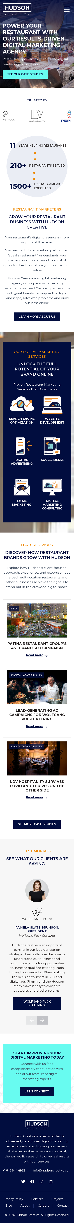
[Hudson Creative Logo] (17, 9)
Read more (34, 655)
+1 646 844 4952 (14, 1170)
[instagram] (41, 1181)
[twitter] (23, 1181)
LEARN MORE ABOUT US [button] (37, 316)
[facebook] (32, 1181)
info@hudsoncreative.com (52, 1170)
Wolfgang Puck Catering (37, 1003)
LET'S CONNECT (37, 1091)
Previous (31, 1020)
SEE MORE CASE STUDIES (37, 824)
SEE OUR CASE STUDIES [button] (25, 74)
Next (42, 1020)
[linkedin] (50, 1181)
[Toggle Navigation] (66, 9)
